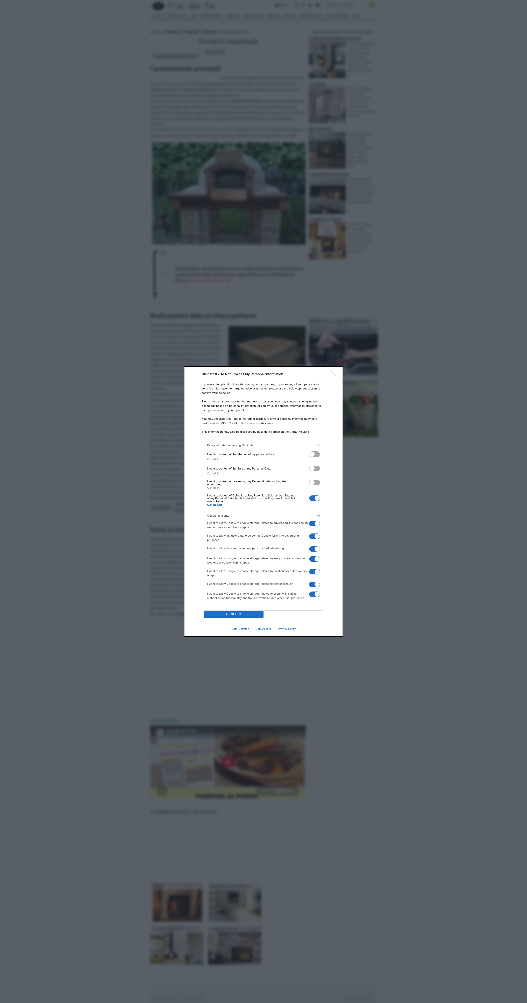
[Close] (335, 374)
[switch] (314, 454)
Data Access (263, 628)
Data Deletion (240, 628)
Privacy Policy (287, 628)
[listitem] (263, 445)
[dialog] (263, 501)
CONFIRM (233, 614)
